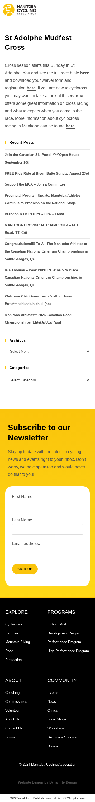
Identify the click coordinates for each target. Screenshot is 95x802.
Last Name (22, 520)
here (84, 73)
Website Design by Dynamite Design (47, 782)
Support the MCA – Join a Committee (35, 184)
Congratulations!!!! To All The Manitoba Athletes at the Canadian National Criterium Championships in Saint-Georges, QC (46, 251)
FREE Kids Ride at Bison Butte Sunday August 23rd (47, 173)
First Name (22, 496)
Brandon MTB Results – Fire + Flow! (34, 214)
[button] (70, 10)
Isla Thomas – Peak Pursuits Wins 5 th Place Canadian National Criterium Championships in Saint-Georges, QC (43, 277)
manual (77, 95)
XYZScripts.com (74, 798)
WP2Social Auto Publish (27, 798)
